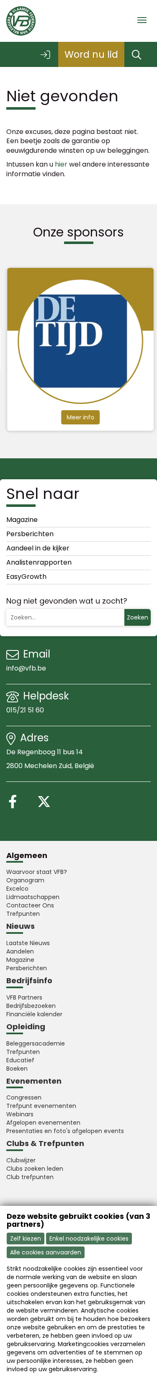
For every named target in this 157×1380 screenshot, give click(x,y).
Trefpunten (23, 914)
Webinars (19, 1114)
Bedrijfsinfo (29, 980)
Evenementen (34, 1081)
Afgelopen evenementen (43, 1122)
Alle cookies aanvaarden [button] (45, 1252)
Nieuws (20, 926)
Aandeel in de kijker (37, 548)
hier (61, 164)
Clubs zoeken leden (34, 1168)
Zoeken (137, 617)
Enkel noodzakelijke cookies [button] (89, 1238)
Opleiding (25, 1026)
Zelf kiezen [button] (25, 1238)
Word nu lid (91, 54)
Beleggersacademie (35, 1043)
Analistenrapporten (39, 562)
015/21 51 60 (26, 710)
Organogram (25, 880)
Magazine (22, 519)
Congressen (23, 1097)
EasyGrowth (26, 576)
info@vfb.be (26, 668)
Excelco (17, 888)
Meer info (79, 417)
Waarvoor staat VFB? (36, 872)
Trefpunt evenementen (41, 1106)
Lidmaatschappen (32, 897)
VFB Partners (24, 997)
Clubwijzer (21, 1160)
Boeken (17, 1068)
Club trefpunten (30, 1177)
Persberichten (30, 534)
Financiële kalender (34, 1014)
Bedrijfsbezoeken (31, 1006)
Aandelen (20, 951)
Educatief (20, 1060)
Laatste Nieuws (28, 943)
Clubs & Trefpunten (45, 1143)
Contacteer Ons (30, 905)
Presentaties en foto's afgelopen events (65, 1131)
